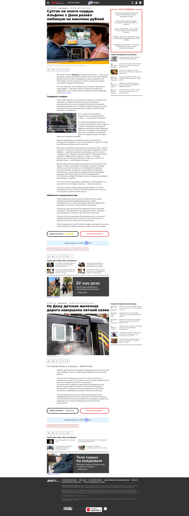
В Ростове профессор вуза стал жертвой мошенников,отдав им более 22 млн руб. (65, 271)
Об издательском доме (69, 480)
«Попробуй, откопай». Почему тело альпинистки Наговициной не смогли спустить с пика (130, 334)
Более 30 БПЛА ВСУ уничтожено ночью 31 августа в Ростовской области (126, 30)
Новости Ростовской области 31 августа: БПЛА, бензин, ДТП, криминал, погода (126, 14)
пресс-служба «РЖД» (53, 356)
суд (74, 224)
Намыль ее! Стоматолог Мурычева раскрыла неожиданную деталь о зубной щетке (129, 321)
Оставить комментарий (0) (94, 234)
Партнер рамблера (79, 508)
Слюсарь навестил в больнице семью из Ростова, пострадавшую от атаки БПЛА (126, 38)
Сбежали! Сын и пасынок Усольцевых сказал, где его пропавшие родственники (130, 327)
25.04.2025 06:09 (52, 8)
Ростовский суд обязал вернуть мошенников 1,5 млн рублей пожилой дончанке (65, 264)
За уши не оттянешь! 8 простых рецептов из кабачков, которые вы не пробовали (130, 71)
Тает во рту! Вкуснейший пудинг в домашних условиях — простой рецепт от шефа (129, 340)
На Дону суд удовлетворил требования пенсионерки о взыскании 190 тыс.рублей (94, 264)
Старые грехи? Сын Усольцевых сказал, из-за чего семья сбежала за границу (130, 314)
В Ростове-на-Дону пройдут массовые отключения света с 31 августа (126, 22)
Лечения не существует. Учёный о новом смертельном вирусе (129, 58)
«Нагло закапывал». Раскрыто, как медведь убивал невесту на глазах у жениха (130, 78)
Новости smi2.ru (53, 297)
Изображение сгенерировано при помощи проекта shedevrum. (66, 65)
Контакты (135, 480)
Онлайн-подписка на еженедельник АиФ (116, 480)
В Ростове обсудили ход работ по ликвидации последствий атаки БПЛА (92, 440)
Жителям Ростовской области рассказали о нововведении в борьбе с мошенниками (95, 271)
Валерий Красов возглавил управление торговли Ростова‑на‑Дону (63, 448)
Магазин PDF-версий (95, 480)
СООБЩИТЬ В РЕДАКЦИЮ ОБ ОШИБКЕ (94, 482)
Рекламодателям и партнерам (71, 482)
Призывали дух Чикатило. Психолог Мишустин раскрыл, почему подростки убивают (126, 46)
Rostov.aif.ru (66, 93)
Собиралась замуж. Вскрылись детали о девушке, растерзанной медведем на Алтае (129, 84)
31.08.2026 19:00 (51, 303)
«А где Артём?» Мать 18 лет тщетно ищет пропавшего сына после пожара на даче (129, 91)
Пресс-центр (83, 480)
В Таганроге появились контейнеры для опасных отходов (96, 447)
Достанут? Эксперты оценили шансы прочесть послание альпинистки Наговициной (130, 65)
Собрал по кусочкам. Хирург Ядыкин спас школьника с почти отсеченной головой (130, 308)
